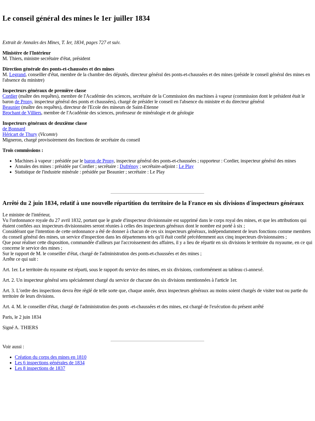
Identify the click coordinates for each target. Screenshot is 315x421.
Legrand (17, 74)
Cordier (9, 96)
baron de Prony (99, 160)
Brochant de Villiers (21, 112)
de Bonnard (13, 128)
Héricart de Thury (19, 134)
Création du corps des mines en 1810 (50, 357)
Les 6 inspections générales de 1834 (50, 362)
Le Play (186, 166)
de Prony (23, 101)
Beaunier (11, 107)
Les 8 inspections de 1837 (40, 368)
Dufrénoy (129, 166)
